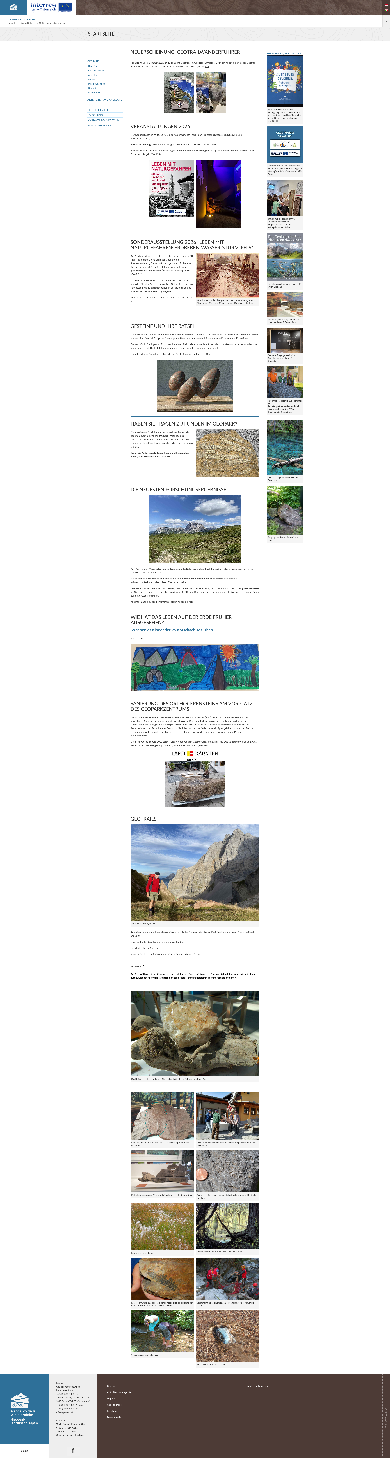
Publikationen (94, 92)
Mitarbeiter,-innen (96, 84)
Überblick (92, 66)
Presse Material (114, 1417)
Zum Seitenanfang (386, 1417)
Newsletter (93, 88)
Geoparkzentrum (96, 71)
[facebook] (386, 21)
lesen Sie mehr (138, 638)
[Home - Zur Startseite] (14, 8)
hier (207, 66)
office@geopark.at (56, 23)
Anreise (91, 79)
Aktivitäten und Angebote (104, 100)
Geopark (93, 61)
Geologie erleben (98, 110)
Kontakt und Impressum (103, 120)
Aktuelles (92, 75)
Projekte (93, 105)
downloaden (176, 942)
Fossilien (206, 354)
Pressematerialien (99, 125)
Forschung (95, 115)
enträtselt (213, 348)
